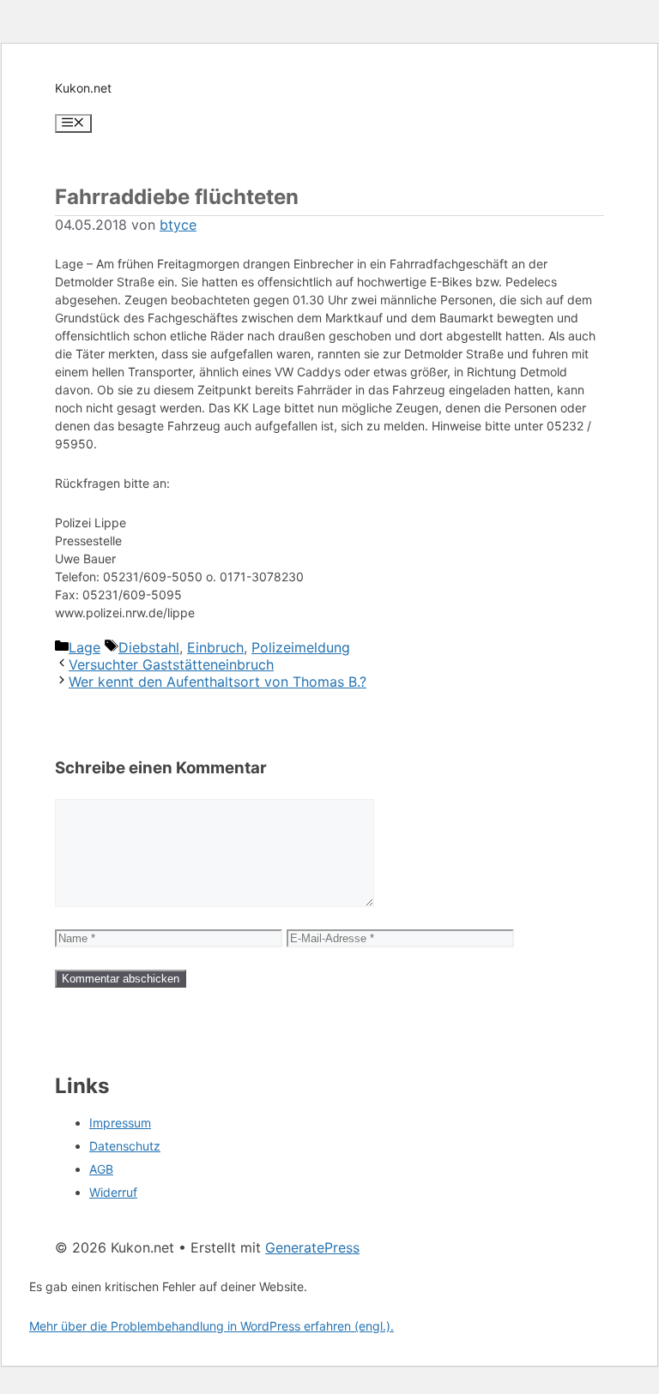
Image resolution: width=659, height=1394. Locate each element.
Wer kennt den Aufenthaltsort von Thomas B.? (217, 681)
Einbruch (215, 647)
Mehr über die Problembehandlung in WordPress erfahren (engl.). (211, 1326)
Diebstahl (148, 647)
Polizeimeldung (300, 647)
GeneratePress (312, 1247)
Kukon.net (83, 88)
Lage (84, 647)
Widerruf (113, 1192)
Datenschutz (124, 1146)
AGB (101, 1169)
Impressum (120, 1122)
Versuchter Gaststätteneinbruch (171, 664)
